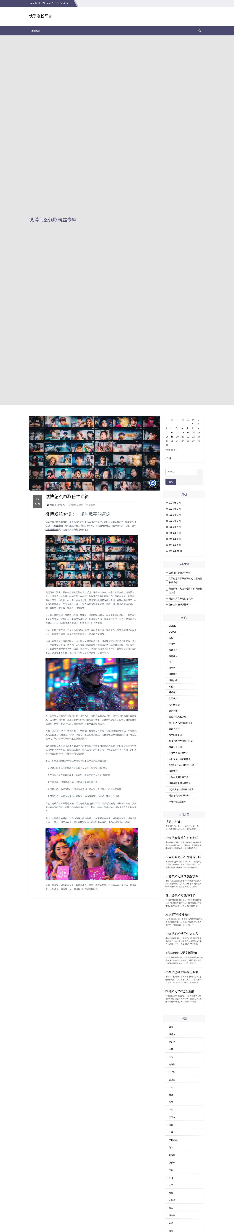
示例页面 (36, 31)
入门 (171, 1185)
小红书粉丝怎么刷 (177, 801)
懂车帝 (172, 668)
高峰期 (172, 1064)
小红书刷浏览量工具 (178, 777)
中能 (171, 1110)
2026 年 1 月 (175, 545)
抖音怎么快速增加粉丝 (180, 795)
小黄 (171, 1132)
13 (182, 432)
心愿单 (172, 1200)
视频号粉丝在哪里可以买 (181, 741)
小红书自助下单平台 (178, 753)
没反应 (172, 1162)
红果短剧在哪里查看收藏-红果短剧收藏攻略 (185, 580)
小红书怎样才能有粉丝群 (181, 972)
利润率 (172, 1155)
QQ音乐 (172, 632)
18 (172, 437)
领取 (48, 529)
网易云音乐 (174, 704)
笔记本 (172, 1042)
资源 (171, 1027)
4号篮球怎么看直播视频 (181, 953)
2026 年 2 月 (175, 539)
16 (198, 432)
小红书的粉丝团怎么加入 (181, 933)
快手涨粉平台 (40, 16)
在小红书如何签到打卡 (180, 895)
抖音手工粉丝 (175, 747)
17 (167, 437)
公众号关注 (174, 729)
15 (193, 432)
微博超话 (92, 505)
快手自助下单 (175, 735)
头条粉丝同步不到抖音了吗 (183, 857)
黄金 (171, 1094)
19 (177, 437)
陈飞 (171, 1178)
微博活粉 (173, 771)
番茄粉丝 (173, 692)
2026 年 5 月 (175, 521)
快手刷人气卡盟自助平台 (181, 723)
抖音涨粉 (173, 674)
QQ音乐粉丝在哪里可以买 (181, 765)
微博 (50, 514)
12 (177, 432)
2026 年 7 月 (175, 509)
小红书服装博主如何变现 (181, 838)
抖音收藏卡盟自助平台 (180, 783)
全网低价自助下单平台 (57, 505)
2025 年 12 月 (175, 551)
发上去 (172, 1079)
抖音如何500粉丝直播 (179, 991)
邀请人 (172, 1034)
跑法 (171, 1223)
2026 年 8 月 (175, 503)
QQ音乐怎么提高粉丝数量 (181, 789)
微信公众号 (174, 650)
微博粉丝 (173, 656)
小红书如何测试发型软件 (181, 876)
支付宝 (172, 686)
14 (188, 432)
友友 (171, 1057)
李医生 (172, 1117)
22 (193, 437)
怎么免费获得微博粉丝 (180, 604)
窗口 (171, 1208)
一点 (171, 1087)
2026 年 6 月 (175, 515)
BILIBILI (172, 626)
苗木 (171, 1147)
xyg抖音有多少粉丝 (178, 914)
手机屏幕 (173, 1140)
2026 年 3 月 (175, 533)
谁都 (171, 1125)
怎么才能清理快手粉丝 (180, 572)
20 (182, 437)
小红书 (172, 644)
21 (188, 437)
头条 (171, 638)
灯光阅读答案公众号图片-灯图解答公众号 (185, 590)
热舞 (171, 1193)
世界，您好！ (174, 821)
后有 (171, 1102)
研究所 (172, 1215)
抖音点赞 (173, 680)
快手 (171, 662)
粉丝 (58, 514)
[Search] (199, 30)
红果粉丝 (173, 698)
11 (172, 432)
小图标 (172, 1072)
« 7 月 (168, 458)
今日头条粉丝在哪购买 (180, 759)
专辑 (67, 514)
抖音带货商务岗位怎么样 (181, 598)
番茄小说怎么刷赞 (177, 717)
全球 (171, 1049)
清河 (171, 1170)
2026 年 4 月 (175, 527)
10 (167, 432)
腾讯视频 (173, 711)
